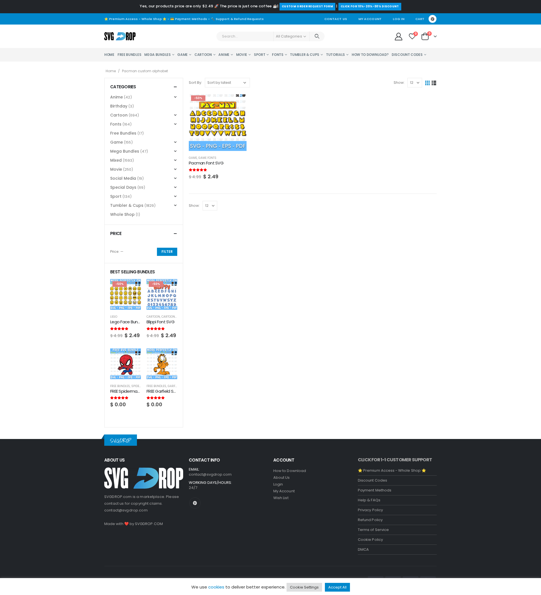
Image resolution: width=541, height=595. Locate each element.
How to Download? (370, 54)
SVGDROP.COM (149, 523)
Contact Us (335, 19)
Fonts (277, 54)
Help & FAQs (369, 500)
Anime (223, 54)
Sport (259, 54)
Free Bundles (129, 54)
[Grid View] (427, 82)
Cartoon (203, 54)
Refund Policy (370, 519)
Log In (398, 19)
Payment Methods (374, 490)
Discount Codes (407, 54)
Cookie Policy (370, 539)
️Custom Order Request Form (307, 6)
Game (182, 54)
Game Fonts (207, 158)
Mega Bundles (157, 54)
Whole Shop (122, 214)
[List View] (434, 82)
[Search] (317, 36)
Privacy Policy (370, 510)
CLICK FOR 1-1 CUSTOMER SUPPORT (395, 459)
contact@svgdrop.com (126, 510)
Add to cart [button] (237, 102)
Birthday (118, 106)
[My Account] (398, 36)
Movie (241, 54)
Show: (399, 82)
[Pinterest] (432, 19)
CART (419, 19)
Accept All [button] (337, 587)
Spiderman (139, 386)
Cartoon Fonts (173, 317)
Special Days (123, 187)
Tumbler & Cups (304, 54)
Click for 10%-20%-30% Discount (370, 6)
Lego (113, 317)
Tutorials (335, 54)
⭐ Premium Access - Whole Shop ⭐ (135, 19)
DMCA (363, 549)
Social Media (123, 178)
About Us (281, 477)
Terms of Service (373, 529)
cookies (216, 587)
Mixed (116, 160)
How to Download (289, 470)
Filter (167, 251)
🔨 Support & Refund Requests (237, 19)
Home (109, 54)
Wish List (281, 497)
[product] (125, 363)
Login (278, 484)
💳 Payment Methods (188, 19)
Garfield (174, 386)
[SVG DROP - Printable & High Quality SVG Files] (120, 36)
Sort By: (195, 82)
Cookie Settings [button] (304, 587)
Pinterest (195, 503)
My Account (370, 19)
